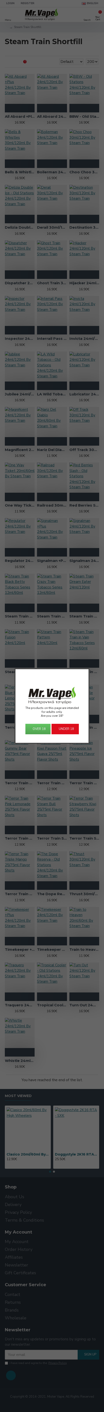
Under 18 (66, 729)
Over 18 (39, 729)
